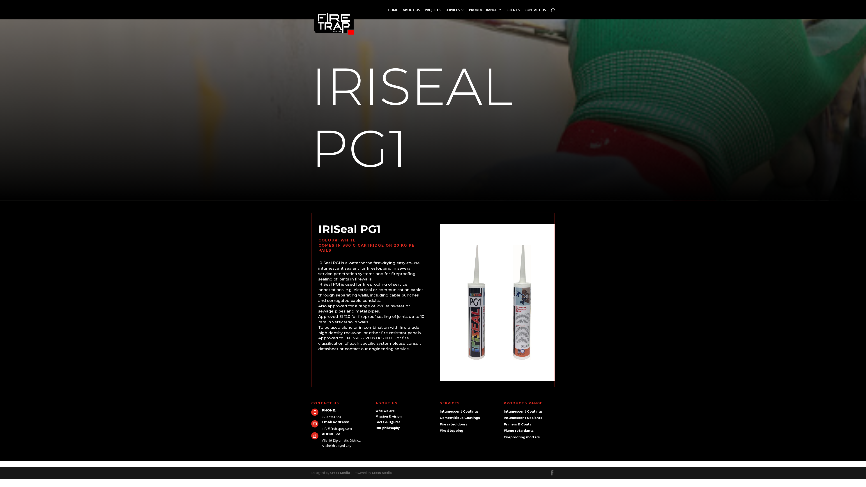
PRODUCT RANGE (483, 10)
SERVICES (452, 10)
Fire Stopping (451, 431)
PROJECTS (432, 10)
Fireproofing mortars (522, 437)
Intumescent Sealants (523, 418)
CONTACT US (535, 10)
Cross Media (340, 473)
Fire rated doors (453, 424)
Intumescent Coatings (459, 411)
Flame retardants (519, 431)
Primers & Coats (517, 424)
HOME (393, 10)
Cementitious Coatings (460, 418)
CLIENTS (513, 10)
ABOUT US (411, 10)
